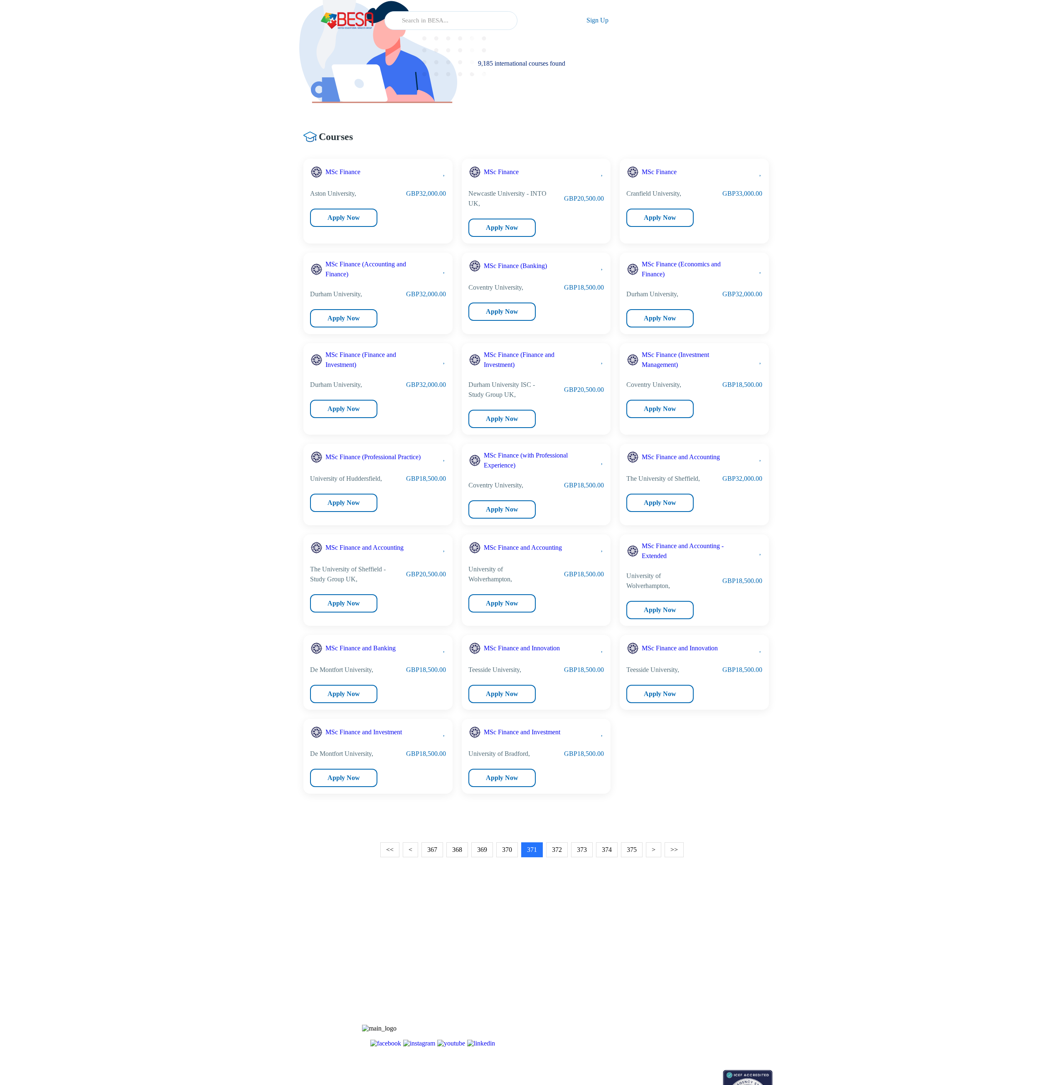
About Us (701, 963)
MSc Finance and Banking (360, 648)
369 (482, 849)
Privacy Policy (707, 1021)
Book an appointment (653, 1074)
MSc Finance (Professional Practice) (373, 456)
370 (507, 849)
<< (390, 849)
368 (457, 849)
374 (607, 849)
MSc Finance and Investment (363, 732)
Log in (548, 20)
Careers (699, 992)
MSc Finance (342, 171)
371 (532, 849)
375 (632, 849)
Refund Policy (707, 1035)
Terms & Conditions (714, 1006)
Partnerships (704, 977)
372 (557, 849)
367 (432, 849)
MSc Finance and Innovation (522, 648)
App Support (643, 992)
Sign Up (597, 20)
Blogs (634, 963)
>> (674, 849)
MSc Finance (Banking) (515, 265)
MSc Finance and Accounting (681, 456)
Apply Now (344, 217)
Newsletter (640, 977)
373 (582, 849)
